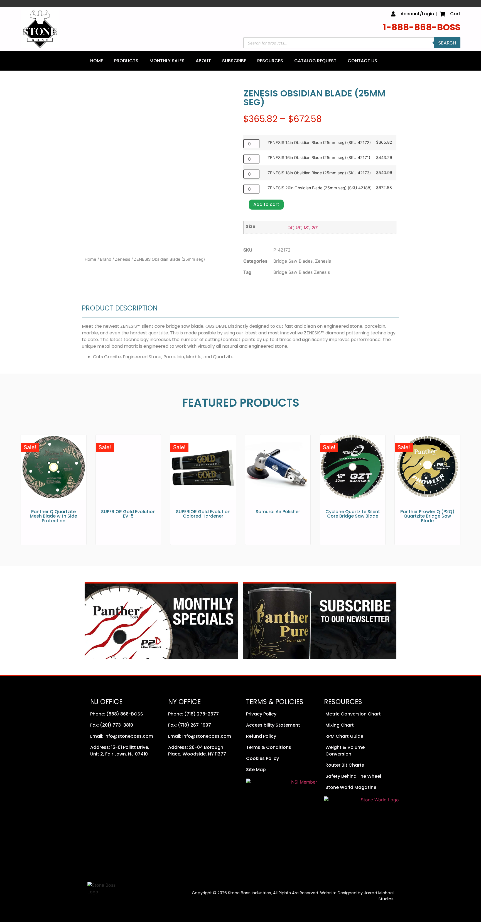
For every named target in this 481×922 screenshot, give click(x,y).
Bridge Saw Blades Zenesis (301, 272)
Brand (105, 259)
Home (96, 61)
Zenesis (122, 259)
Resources (270, 61)
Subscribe (234, 61)
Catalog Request (315, 61)
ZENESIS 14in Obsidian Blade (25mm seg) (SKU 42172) (319, 143)
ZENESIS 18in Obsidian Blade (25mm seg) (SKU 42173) (319, 173)
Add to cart (266, 204)
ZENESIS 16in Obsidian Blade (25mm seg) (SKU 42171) (319, 158)
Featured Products (240, 403)
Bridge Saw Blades (293, 261)
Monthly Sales (167, 61)
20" (314, 228)
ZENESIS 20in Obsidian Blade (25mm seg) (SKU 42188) (320, 188)
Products (126, 61)
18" (306, 228)
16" (298, 228)
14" (291, 228)
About (203, 61)
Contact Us (362, 61)
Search (447, 43)
